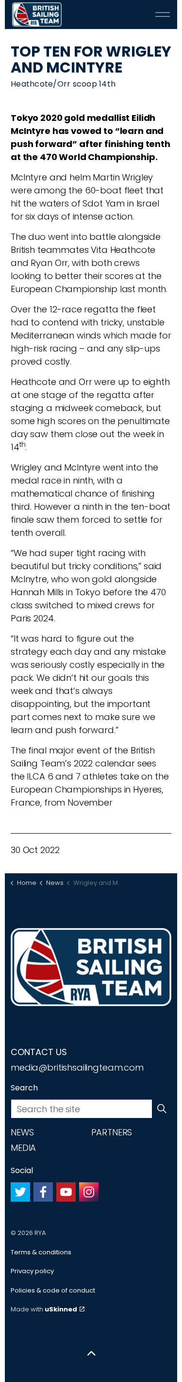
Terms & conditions (41, 1252)
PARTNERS (111, 1132)
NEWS (22, 1132)
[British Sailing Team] (37, 14)
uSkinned (61, 1309)
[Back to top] (91, 1354)
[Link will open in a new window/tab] (20, 1192)
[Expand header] (162, 14)
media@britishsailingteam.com (77, 1067)
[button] (161, 1108)
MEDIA (23, 1148)
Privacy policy (32, 1271)
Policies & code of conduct (53, 1290)
